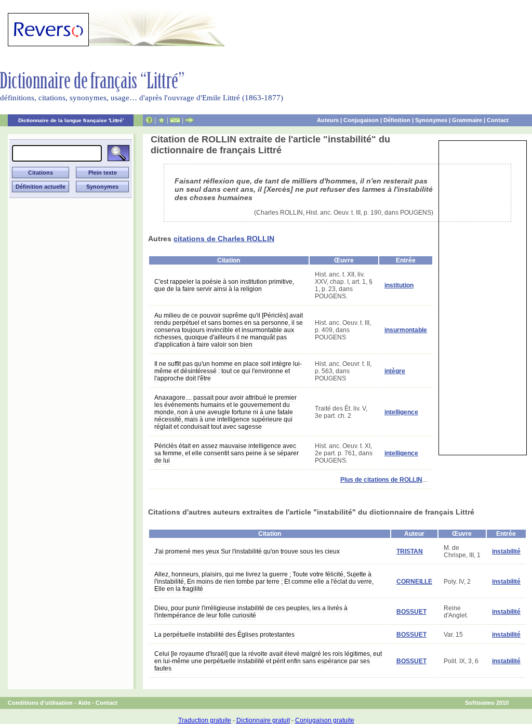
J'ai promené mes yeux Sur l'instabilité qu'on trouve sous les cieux (247, 551)
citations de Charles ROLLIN (224, 238)
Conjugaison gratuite (324, 720)
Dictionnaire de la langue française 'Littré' (71, 120)
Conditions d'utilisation (40, 703)
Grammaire (467, 120)
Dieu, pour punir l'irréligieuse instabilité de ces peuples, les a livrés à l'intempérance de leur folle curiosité (251, 611)
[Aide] (149, 120)
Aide (84, 703)
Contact (498, 120)
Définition (396, 120)
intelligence (401, 412)
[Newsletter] (175, 120)
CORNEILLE (414, 581)
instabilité (506, 551)
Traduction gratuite (204, 720)
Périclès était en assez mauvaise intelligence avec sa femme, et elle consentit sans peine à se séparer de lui (226, 453)
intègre (394, 371)
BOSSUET (411, 611)
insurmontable (405, 330)
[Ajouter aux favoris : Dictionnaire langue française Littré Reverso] (161, 120)
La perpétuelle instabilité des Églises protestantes (224, 634)
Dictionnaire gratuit (263, 720)
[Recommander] (189, 120)
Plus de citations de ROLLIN (381, 479)
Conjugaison (361, 120)
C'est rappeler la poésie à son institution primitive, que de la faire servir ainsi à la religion (224, 285)
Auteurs (328, 120)
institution (399, 285)
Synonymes (431, 120)
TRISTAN (409, 551)
